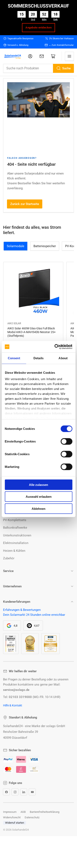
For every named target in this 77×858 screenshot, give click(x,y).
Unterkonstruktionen (17, 535)
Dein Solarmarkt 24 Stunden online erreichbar (34, 615)
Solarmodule (15, 246)
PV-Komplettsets (14, 520)
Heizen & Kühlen (14, 551)
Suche (66, 68)
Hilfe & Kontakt (12, 705)
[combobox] (38, 68)
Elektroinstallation (15, 543)
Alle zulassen (38, 484)
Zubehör (8, 558)
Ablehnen (38, 508)
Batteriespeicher (44, 246)
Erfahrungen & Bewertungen (22, 610)
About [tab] (63, 358)
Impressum (9, 811)
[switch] (66, 441)
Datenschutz (32, 817)
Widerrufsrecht (12, 817)
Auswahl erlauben (39, 496)
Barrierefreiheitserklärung (44, 811)
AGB (23, 811)
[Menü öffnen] (69, 56)
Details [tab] (38, 358)
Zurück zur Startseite (24, 204)
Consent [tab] (14, 358)
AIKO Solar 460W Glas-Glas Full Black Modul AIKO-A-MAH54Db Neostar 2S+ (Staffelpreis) (31, 332)
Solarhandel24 (20, 829)
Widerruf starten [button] (14, 822)
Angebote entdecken (38, 27)
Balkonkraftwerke (15, 527)
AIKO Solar (14, 323)
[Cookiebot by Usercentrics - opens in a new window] (54, 346)
